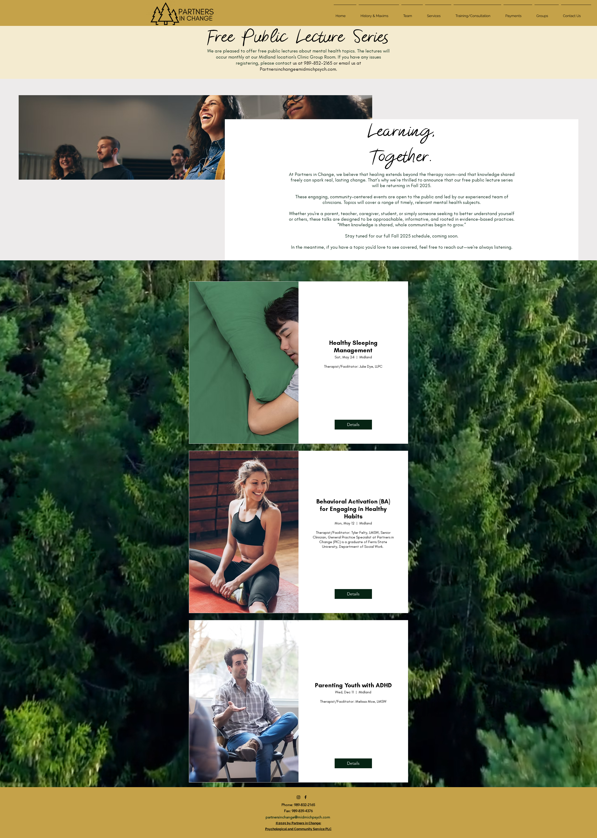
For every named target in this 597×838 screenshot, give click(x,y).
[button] (438, 14)
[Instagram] (298, 797)
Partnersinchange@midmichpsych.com (298, 69)
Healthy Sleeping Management (353, 346)
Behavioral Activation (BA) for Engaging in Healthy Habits (353, 509)
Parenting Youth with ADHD (353, 685)
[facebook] (305, 797)
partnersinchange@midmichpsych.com (298, 817)
